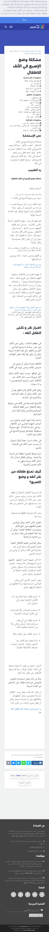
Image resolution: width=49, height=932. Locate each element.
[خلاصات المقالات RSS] (13, 894)
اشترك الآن (34, 915)
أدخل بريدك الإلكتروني (31, 910)
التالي (28, 782)
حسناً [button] (24, 20)
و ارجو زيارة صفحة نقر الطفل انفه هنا (26, 711)
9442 (13, 775)
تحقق (26, 883)
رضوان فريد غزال (17, 836)
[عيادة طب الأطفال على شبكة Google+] (27, 894)
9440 (24, 775)
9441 (18, 775)
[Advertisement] (24, 731)
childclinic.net (24, 926)
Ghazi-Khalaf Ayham (29, 930)
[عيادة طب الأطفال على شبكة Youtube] (20, 894)
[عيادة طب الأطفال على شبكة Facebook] (42, 894)
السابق (30, 775)
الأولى (36, 775)
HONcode (28, 873)
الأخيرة (21, 782)
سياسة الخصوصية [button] (8, 13)
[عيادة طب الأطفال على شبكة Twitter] (35, 894)
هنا (16, 873)
